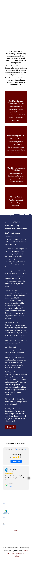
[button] (3, 478)
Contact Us (25, 5)
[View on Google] (7, 470)
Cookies (16, 556)
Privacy (24, 553)
